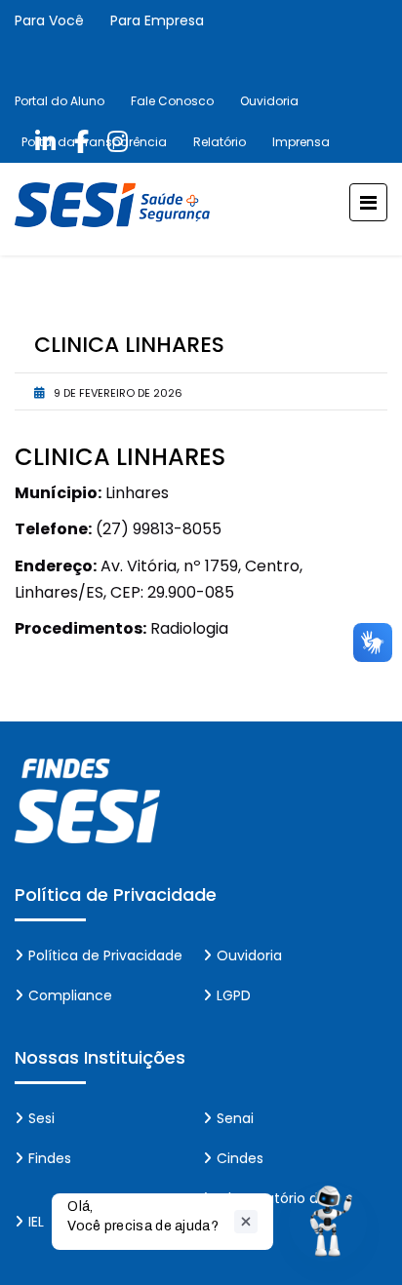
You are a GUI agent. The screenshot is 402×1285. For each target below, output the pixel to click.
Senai (235, 1118)
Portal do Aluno (59, 101)
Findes (49, 1158)
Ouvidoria (269, 101)
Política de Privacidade (105, 955)
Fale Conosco (172, 101)
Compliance (70, 995)
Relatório (219, 142)
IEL (36, 1221)
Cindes (240, 1158)
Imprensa (301, 142)
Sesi (41, 1118)
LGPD (234, 995)
